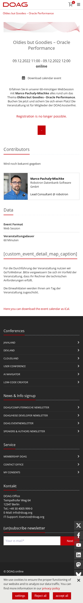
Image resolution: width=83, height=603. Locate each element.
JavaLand (9, 342)
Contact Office (13, 464)
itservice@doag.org (31, 517)
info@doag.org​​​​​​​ (22, 512)
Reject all (40, 595)
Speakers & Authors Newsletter (24, 431)
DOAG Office (12, 496)
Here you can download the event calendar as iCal (36, 309)
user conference (15, 366)
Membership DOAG (15, 456)
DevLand (9, 350)
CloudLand (11, 358)
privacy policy (51, 588)
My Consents (12, 472)
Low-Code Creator (16, 382)
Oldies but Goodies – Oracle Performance (28, 13)
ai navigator (12, 374)
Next (70, 541)
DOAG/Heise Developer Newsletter (26, 415)
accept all (62, 595)
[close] (78, 580)
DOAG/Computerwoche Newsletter (26, 407)
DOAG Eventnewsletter (18, 423)
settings (20, 595)
